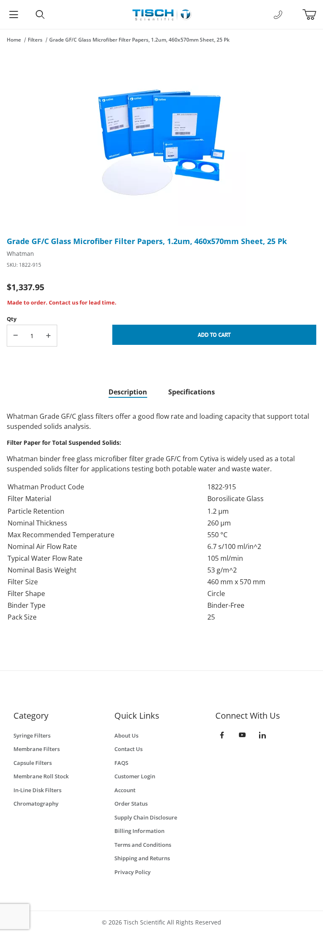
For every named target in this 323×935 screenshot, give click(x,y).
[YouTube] (242, 735)
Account (124, 790)
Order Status (131, 803)
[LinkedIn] (262, 735)
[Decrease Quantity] (15, 335)
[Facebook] (222, 735)
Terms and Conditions (142, 844)
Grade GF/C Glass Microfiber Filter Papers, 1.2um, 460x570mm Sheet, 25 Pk (139, 39)
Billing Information (139, 831)
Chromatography (35, 803)
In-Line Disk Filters (37, 790)
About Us (126, 735)
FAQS (121, 763)
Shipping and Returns (142, 858)
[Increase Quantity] (48, 335)
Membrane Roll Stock (41, 776)
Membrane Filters (36, 749)
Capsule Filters (32, 763)
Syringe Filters (31, 735)
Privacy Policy (132, 872)
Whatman (20, 253)
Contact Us (128, 749)
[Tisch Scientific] (161, 14)
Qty (11, 319)
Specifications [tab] (191, 392)
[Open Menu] (13, 14)
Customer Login (134, 776)
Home (14, 39)
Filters (35, 39)
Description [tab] (128, 392)
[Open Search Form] (40, 14)
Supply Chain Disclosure (145, 817)
